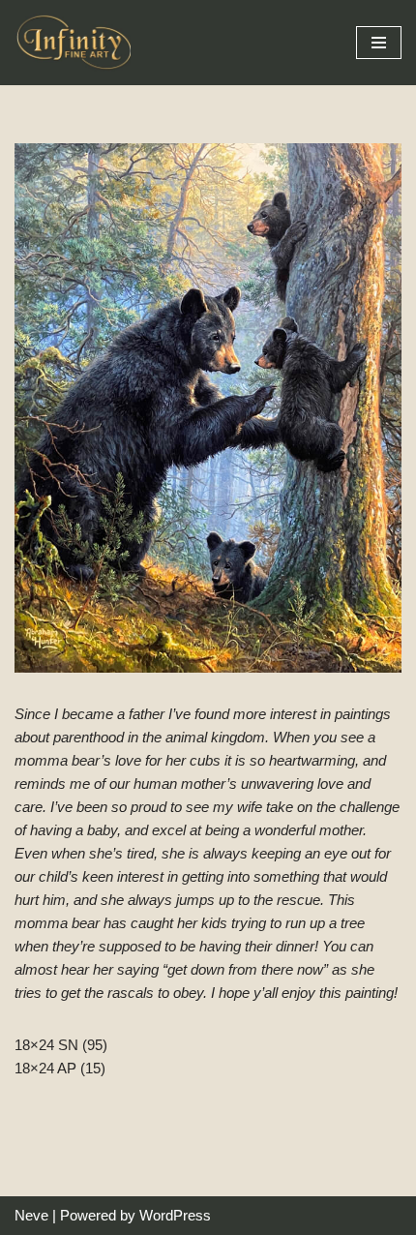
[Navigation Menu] (378, 42)
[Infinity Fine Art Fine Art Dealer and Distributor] (77, 43)
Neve (31, 1215)
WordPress (175, 1215)
